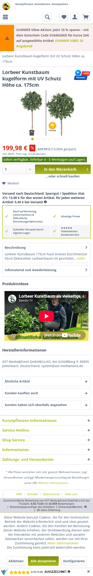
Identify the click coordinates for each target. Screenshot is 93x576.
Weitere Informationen (53, 483)
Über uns (71, 494)
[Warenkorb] (85, 17)
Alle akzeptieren (43, 561)
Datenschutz (51, 494)
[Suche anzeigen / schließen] (46, 17)
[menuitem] (6, 17)
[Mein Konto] (74, 17)
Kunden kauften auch (21, 393)
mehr (80, 258)
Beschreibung (15, 247)
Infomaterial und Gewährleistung (30, 270)
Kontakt (32, 494)
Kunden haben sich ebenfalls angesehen (36, 405)
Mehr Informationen (63, 543)
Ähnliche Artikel (17, 381)
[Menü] (6, 17)
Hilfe (19, 494)
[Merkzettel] (63, 17)
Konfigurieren (74, 561)
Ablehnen (16, 561)
